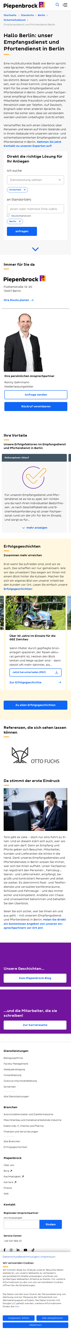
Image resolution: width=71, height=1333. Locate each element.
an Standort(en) (19, 199)
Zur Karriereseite (35, 1025)
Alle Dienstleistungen (16, 1096)
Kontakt (9, 1204)
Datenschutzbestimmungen (21, 1256)
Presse (8, 1188)
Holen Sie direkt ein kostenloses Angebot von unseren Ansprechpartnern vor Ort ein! (35, 924)
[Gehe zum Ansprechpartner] (35, 251)
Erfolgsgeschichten (18, 589)
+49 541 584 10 (13, 1241)
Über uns (9, 1165)
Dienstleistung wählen (26, 180)
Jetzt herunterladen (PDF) (29, 672)
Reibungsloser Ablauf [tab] (17, 457)
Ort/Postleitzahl (13, 1218)
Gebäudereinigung (14, 1069)
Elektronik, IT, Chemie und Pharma (24, 1126)
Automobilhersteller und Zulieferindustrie (28, 1114)
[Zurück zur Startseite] (28, 5)
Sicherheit (10, 1086)
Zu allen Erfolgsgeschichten (35, 705)
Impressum (48, 1256)
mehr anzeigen (36, 528)
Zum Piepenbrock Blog (35, 978)
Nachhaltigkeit (12, 1176)
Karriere (8, 1182)
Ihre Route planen (16, 300)
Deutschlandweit (21, 216)
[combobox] (35, 208)
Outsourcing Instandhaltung (20, 1080)
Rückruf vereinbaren (36, 406)
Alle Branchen (12, 1141)
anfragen (21, 231)
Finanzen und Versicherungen (21, 1131)
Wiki (6, 1193)
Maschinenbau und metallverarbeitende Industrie (32, 1120)
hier (17, 1306)
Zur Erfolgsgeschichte (25, 682)
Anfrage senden (36, 394)
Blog (6, 1170)
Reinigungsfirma (13, 1058)
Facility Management (16, 1063)
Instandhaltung (12, 1075)
